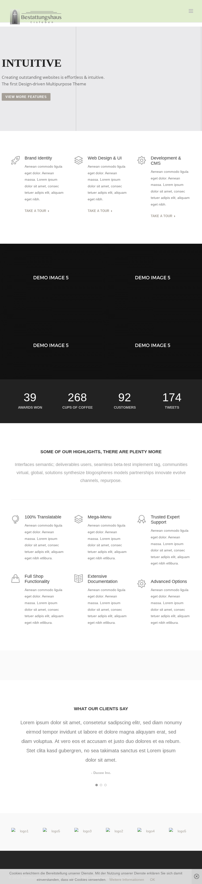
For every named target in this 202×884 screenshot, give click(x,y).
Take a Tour (35, 211)
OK (152, 880)
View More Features (26, 97)
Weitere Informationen (126, 880)
